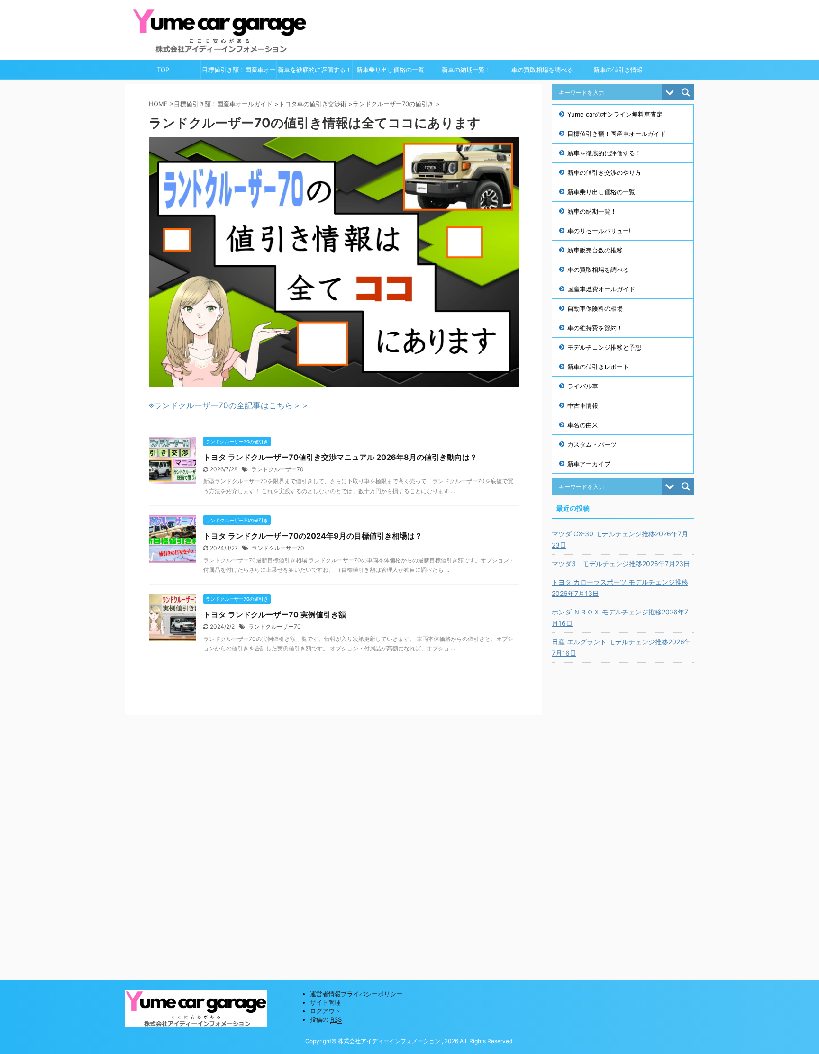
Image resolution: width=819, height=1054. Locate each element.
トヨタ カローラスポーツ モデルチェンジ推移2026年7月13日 (620, 587)
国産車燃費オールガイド (601, 289)
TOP (163, 69)
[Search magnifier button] (686, 92)
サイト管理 (325, 1002)
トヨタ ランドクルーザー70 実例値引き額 (274, 614)
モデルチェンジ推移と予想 (604, 347)
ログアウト (325, 1011)
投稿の (326, 1019)
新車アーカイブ (588, 464)
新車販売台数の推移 (595, 250)
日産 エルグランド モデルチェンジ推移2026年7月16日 (621, 647)
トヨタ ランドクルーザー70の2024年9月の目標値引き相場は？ (312, 536)
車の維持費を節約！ (595, 328)
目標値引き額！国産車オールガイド (239, 72)
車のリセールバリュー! (599, 230)
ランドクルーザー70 (277, 469)
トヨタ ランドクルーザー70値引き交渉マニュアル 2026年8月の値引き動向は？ (340, 457)
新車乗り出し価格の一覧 (390, 69)
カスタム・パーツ (592, 444)
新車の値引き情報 (618, 69)
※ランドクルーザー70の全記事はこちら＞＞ (229, 405)
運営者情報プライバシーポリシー (356, 994)
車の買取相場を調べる (542, 69)
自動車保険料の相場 (595, 308)
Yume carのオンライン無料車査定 (615, 114)
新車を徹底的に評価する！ (315, 69)
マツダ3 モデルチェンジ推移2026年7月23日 (621, 563)
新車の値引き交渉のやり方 (604, 172)
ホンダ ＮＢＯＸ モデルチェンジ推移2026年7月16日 (620, 617)
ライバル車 (582, 386)
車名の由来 (582, 425)
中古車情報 (582, 405)
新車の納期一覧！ (466, 69)
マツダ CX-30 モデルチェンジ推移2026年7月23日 (620, 539)
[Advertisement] (623, 814)
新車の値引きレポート (598, 366)
